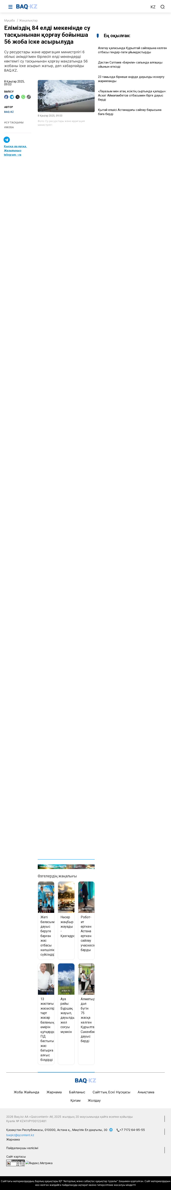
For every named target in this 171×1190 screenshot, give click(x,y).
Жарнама (54, 1092)
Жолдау (94, 1100)
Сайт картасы (16, 1156)
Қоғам (75, 1100)
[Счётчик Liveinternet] (15, 1163)
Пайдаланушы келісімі (22, 1148)
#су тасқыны (14, 122)
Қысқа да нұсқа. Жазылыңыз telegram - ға (15, 150)
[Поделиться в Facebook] (6, 97)
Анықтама (146, 1092)
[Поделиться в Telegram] (12, 97)
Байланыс (77, 1092)
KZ (153, 7)
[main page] (81, 6)
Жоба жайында (26, 1092)
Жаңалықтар (28, 20)
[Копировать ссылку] (29, 97)
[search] (162, 7)
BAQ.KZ (9, 111)
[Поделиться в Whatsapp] (23, 97)
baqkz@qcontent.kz (20, 1135)
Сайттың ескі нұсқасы (111, 1092)
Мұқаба (9, 20)
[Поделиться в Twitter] (17, 97)
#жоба (9, 127)
